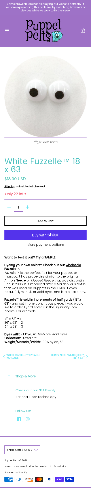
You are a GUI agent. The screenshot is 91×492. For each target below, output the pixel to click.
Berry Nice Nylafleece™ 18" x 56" (67, 356)
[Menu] (6, 31)
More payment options (45, 245)
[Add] (27, 207)
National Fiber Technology (35, 397)
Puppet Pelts (11, 460)
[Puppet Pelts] (44, 30)
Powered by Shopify (15, 472)
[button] (83, 31)
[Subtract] (9, 207)
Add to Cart (45, 221)
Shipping (9, 186)
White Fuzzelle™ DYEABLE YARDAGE (23, 356)
